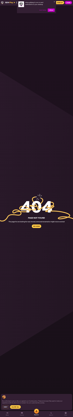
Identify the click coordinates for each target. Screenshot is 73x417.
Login (68, 2)
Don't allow (42, 10)
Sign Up (60, 2)
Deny (6, 407)
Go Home (36, 226)
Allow (51, 10)
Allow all (15, 407)
